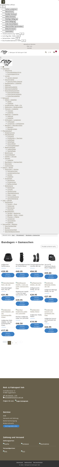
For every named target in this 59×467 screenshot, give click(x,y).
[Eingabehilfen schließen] (4, 7)
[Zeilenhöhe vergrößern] (19, 38)
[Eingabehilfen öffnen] (3, 2)
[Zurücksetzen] (1, 7)
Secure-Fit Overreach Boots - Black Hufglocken (50, 266)
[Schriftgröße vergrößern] (19, 36)
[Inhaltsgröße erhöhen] (23, 34)
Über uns (29, 46)
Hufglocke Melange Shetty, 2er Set (51, 290)
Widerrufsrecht (8, 423)
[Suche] (46, 52)
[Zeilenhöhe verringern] (16, 38)
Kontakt (29, 48)
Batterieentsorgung (10, 421)
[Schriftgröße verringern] (17, 36)
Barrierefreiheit (38, 462)
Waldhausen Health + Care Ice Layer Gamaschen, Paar (22, 293)
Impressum (19, 462)
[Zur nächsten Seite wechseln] (19, 342)
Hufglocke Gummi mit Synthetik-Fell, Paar (50, 320)
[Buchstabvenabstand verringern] (22, 40)
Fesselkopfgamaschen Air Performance (23, 265)
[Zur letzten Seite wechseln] (21, 342)
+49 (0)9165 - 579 (11, 396)
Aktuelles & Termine (29, 44)
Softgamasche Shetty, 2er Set (34, 288)
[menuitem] (3, 67)
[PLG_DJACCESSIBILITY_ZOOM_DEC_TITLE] (21, 34)
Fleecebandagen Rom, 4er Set (6, 288)
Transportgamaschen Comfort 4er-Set (37, 265)
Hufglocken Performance (5, 265)
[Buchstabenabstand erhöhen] (25, 40)
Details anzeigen (8, 275)
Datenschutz (28, 462)
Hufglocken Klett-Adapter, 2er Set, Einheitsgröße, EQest (6, 322)
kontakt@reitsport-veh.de (14, 397)
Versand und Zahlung (10, 418)
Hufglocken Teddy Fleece (36, 315)
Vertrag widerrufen (11, 426)
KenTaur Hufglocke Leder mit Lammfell (22, 317)
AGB (4, 416)
